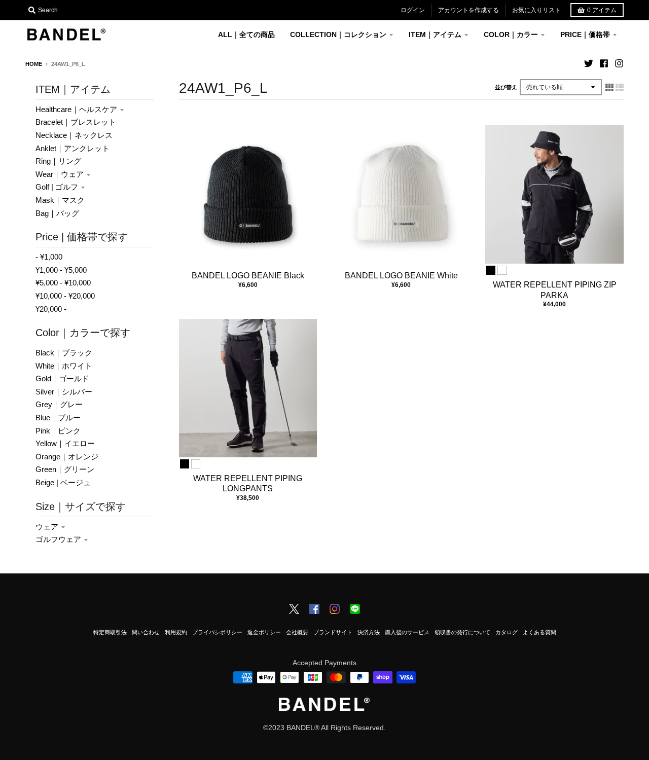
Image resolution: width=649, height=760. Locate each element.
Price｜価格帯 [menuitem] (585, 34)
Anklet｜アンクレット (72, 148)
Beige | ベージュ (63, 482)
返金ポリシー (264, 632)
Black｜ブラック (63, 352)
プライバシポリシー (217, 632)
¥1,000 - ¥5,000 (61, 270)
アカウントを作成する (468, 10)
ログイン (413, 10)
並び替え (506, 87)
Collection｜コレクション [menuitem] (338, 34)
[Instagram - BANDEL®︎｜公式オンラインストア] (619, 63)
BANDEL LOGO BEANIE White (401, 275)
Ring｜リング (58, 161)
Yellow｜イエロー (65, 443)
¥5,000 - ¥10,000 (63, 282)
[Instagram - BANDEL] (335, 610)
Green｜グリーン (64, 469)
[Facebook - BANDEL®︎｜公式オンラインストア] (603, 63)
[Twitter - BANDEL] (294, 610)
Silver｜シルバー (63, 391)
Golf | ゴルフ (56, 187)
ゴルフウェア (58, 539)
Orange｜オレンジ (66, 456)
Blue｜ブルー (58, 417)
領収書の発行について (462, 632)
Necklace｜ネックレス (74, 135)
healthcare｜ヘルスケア (76, 109)
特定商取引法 (110, 632)
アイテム (602, 10)
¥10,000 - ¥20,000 (65, 296)
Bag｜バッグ (57, 213)
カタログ (506, 632)
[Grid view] (609, 87)
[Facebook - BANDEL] (314, 610)
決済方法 (368, 632)
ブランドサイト (332, 632)
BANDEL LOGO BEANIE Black (248, 275)
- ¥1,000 (48, 256)
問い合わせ (146, 632)
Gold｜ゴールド (62, 378)
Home (33, 64)
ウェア (46, 526)
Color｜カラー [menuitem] (511, 34)
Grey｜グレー (59, 404)
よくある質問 (539, 632)
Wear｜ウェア (59, 174)
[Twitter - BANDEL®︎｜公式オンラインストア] (588, 63)
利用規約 (176, 632)
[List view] (620, 87)
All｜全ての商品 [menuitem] (246, 34)
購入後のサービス (407, 632)
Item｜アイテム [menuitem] (435, 34)
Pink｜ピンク (58, 430)
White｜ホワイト (63, 365)
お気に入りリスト (536, 10)
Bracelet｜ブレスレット (75, 122)
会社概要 (297, 632)
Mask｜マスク (60, 200)
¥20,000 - (50, 309)
